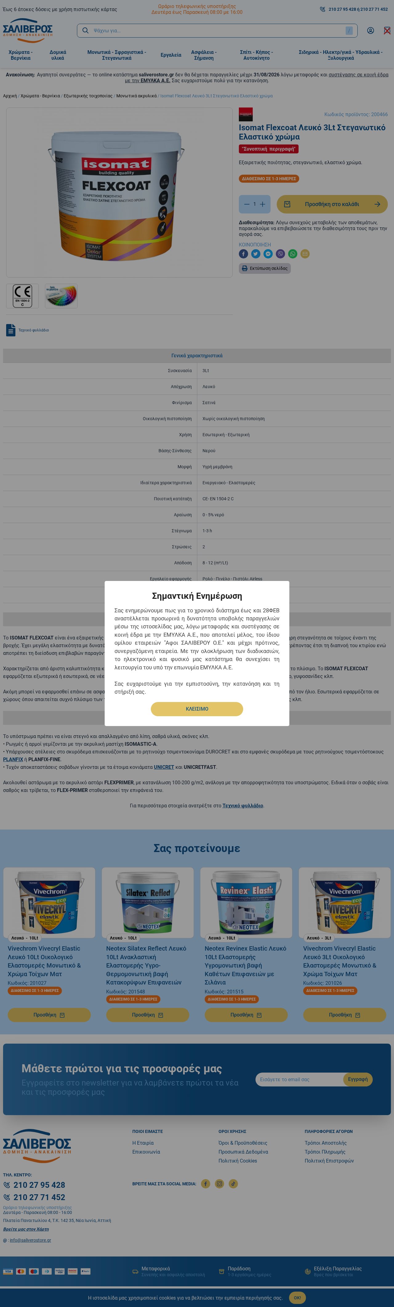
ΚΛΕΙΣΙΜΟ (197, 709)
